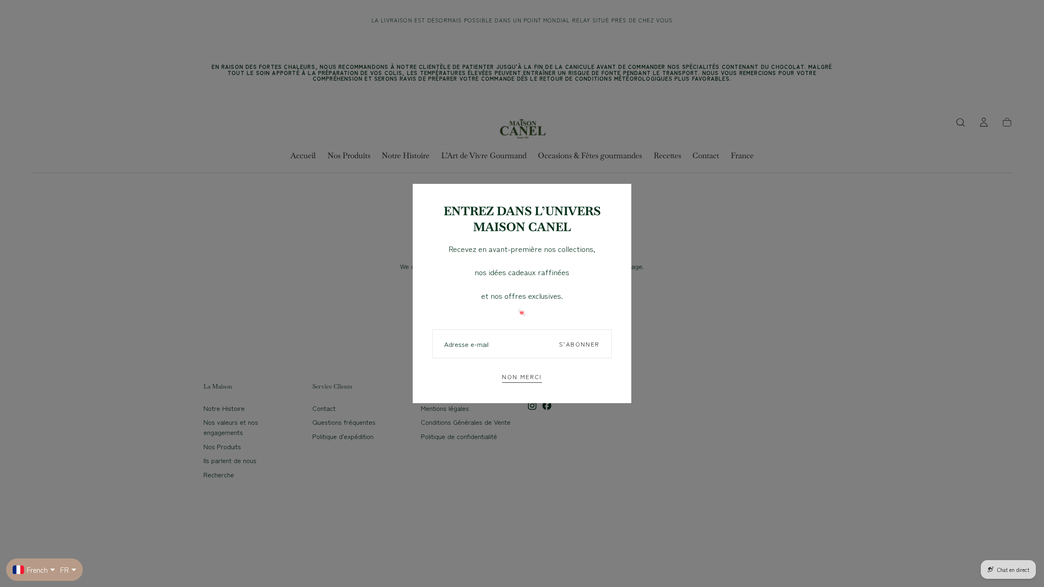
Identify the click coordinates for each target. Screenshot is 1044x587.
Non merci (522, 376)
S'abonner (579, 344)
